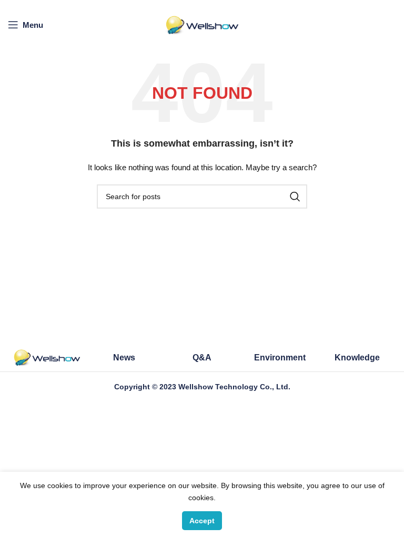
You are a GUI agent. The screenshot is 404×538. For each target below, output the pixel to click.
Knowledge (357, 357)
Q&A (202, 357)
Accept (202, 520)
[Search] (295, 196)
